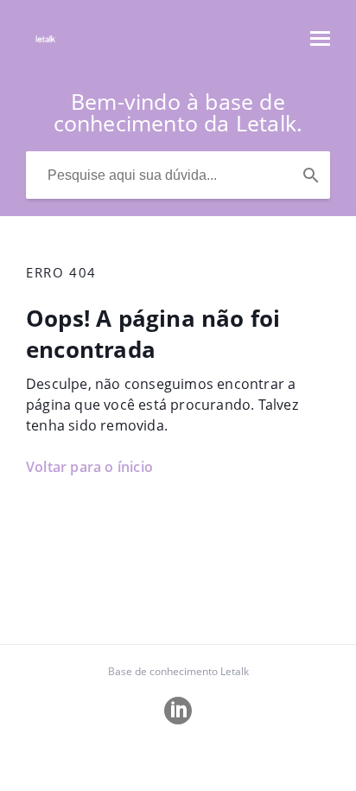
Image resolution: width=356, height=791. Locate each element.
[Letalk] (45, 46)
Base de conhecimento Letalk (178, 671)
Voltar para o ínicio (89, 466)
